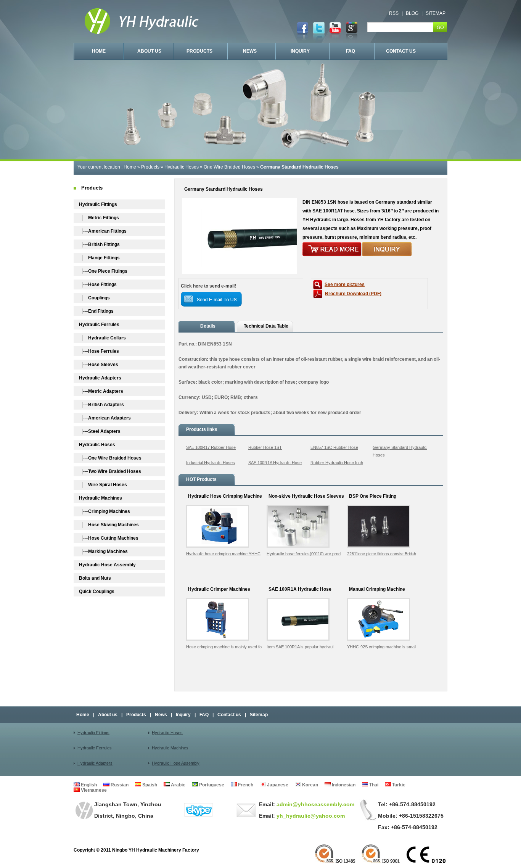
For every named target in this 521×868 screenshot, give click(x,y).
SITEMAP (435, 13)
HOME (99, 51)
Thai (373, 785)
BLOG (412, 13)
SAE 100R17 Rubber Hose (211, 447)
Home (130, 167)
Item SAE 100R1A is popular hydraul (300, 647)
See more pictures (345, 284)
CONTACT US (401, 51)
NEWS (250, 51)
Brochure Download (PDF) (353, 293)
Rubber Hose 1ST (265, 447)
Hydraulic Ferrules (94, 748)
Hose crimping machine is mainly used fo (224, 647)
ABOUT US (149, 51)
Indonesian (343, 785)
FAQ (350, 51)
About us (107, 714)
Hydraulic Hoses (181, 167)
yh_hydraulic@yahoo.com (310, 816)
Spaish (149, 785)
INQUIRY (300, 51)
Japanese (277, 785)
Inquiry (183, 714)
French (245, 785)
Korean (309, 785)
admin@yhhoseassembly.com (314, 804)
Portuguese (211, 785)
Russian (119, 785)
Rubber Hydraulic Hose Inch (336, 462)
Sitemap (259, 714)
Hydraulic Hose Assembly (175, 763)
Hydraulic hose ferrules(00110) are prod (304, 553)
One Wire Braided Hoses (229, 167)
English (88, 785)
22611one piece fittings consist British (381, 553)
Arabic (177, 785)
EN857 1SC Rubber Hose (334, 447)
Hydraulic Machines (170, 748)
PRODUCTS (199, 51)
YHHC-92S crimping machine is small (381, 647)
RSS (394, 13)
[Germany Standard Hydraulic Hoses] (239, 272)
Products (150, 167)
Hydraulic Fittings (93, 732)
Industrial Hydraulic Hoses (210, 462)
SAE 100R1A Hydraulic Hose (275, 462)
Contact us (229, 714)
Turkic (398, 785)
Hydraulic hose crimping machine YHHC (223, 553)
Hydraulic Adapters (95, 763)
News (161, 714)
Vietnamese (93, 790)
